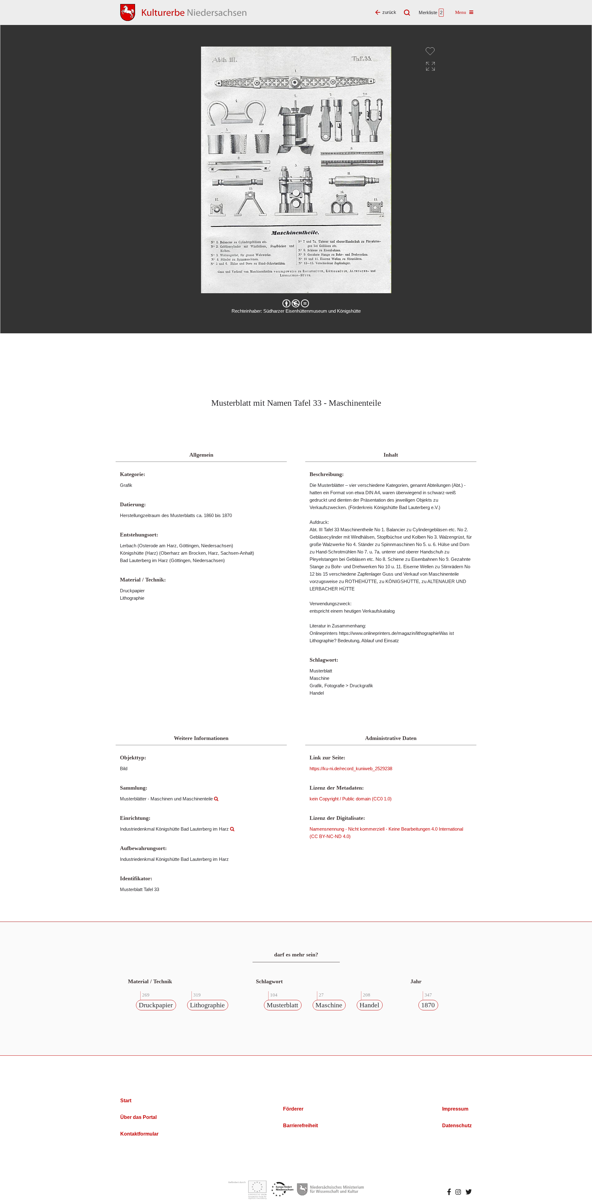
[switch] (430, 51)
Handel (369, 1005)
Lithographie (207, 1005)
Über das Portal (138, 1117)
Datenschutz (457, 1125)
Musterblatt (282, 1005)
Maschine (328, 1005)
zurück (389, 12)
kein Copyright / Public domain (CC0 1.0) (351, 798)
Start (125, 1100)
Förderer (293, 1109)
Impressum (455, 1109)
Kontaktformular (139, 1133)
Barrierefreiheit (300, 1125)
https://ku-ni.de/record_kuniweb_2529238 (351, 768)
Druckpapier (156, 1005)
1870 (428, 1005)
